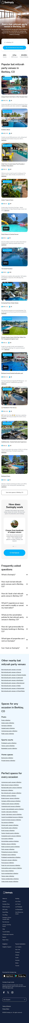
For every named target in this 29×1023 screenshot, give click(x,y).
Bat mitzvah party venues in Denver (11, 672)
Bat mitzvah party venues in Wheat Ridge (13, 691)
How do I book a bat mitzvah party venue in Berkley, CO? (12, 594)
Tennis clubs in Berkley (7, 876)
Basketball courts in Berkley (9, 748)
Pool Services (5, 922)
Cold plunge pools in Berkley (9, 731)
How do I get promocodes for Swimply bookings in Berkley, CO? (12, 629)
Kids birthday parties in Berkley (10, 841)
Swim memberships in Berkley (9, 873)
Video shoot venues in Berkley (9, 881)
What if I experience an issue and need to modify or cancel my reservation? (12, 605)
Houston (17, 960)
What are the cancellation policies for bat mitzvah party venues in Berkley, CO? (12, 617)
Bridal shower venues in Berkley (10, 798)
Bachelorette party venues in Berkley (11, 788)
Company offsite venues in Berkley (11, 801)
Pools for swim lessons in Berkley (10, 865)
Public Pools (5, 940)
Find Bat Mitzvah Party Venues (15, 47)
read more (24, 106)
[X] (8, 992)
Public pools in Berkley (7, 734)
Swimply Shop (6, 904)
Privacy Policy (5, 1009)
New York (17, 949)
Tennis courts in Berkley (8, 746)
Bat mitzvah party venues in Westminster (12, 688)
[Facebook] (3, 992)
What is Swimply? (8, 574)
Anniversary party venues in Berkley (11, 782)
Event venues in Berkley (8, 830)
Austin (16, 957)
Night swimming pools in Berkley (10, 847)
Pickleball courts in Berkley (8, 743)
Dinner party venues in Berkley (9, 825)
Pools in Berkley (5, 720)
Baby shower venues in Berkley (10, 785)
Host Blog (4, 915)
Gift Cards (4, 909)
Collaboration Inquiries (8, 934)
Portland (17, 952)
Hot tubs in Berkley (6, 726)
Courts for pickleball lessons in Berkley (12, 817)
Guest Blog (5, 912)
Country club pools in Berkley (9, 812)
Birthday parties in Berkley (8, 796)
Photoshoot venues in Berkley (9, 852)
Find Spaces (15, 553)
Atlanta (17, 955)
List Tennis (18, 904)
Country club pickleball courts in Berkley (12, 809)
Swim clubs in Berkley (7, 871)
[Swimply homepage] (14, 2)
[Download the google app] (20, 975)
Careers (4, 901)
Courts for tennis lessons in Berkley (11, 820)
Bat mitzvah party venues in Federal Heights (13, 675)
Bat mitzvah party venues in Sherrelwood (12, 683)
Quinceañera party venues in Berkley (11, 868)
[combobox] (14, 42)
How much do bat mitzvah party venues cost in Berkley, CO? (12, 584)
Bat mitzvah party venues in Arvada (11, 670)
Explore (4, 937)
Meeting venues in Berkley (8, 844)
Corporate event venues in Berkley (10, 806)
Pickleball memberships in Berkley (10, 857)
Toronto (17, 965)
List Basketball (19, 909)
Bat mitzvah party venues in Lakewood (12, 678)
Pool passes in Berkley (7, 863)
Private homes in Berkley (8, 760)
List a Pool (17, 901)
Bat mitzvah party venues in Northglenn (12, 680)
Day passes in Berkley (7, 822)
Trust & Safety (6, 932)
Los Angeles (18, 947)
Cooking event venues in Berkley (10, 804)
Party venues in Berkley (7, 849)
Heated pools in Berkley (8, 728)
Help (3, 929)
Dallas (16, 963)
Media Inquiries (6, 907)
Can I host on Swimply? (10, 648)
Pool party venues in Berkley (9, 860)
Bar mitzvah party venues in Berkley (11, 793)
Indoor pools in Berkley (7, 723)
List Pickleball (18, 907)
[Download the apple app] (8, 975)
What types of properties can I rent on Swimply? (13, 639)
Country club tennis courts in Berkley (11, 814)
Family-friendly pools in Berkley (10, 833)
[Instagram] (12, 992)
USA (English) (6, 999)
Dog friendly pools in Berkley (9, 828)
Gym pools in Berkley (7, 838)
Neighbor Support (6, 947)
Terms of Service (6, 1006)
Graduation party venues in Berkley (11, 836)
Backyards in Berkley (7, 758)
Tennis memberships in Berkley (10, 879)
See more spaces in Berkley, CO (14, 492)
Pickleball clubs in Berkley (8, 855)
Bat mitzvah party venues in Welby (11, 686)
